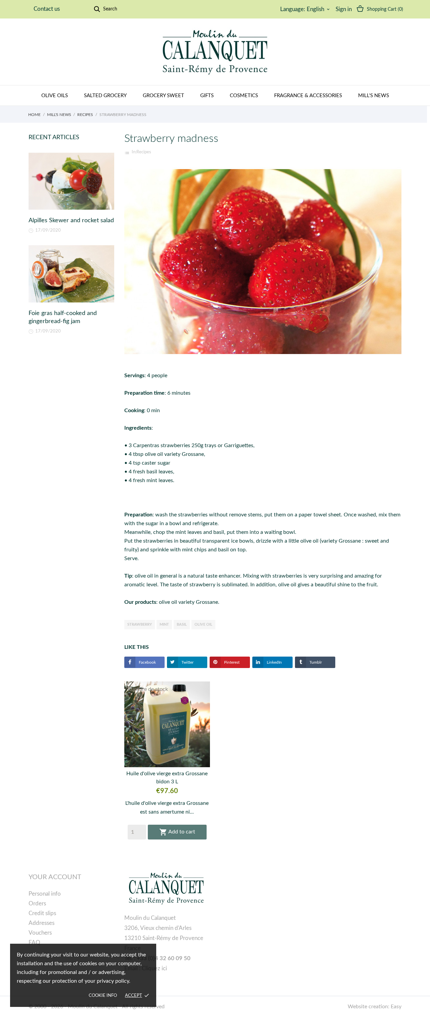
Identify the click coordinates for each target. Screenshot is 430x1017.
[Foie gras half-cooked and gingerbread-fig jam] (71, 274)
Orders (37, 903)
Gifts (207, 95)
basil (182, 624)
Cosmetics (244, 95)
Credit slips (42, 913)
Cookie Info (103, 995)
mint (164, 624)
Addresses (41, 923)
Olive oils (54, 95)
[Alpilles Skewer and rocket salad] (71, 181)
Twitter (187, 662)
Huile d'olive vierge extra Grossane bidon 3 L (167, 777)
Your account (55, 877)
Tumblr (315, 662)
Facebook (147, 662)
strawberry (139, 624)
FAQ (34, 942)
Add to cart (177, 832)
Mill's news (373, 95)
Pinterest (231, 662)
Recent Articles (54, 137)
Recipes (143, 152)
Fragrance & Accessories (308, 95)
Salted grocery (105, 95)
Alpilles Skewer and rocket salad (71, 221)
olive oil (203, 624)
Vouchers (40, 933)
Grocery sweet (163, 95)
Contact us (47, 9)
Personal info (45, 894)
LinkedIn (274, 662)
